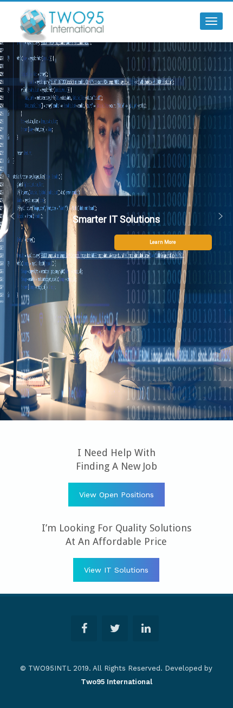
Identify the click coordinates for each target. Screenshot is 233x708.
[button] (12, 219)
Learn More (163, 242)
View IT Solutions (116, 570)
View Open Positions (116, 494)
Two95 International (116, 682)
